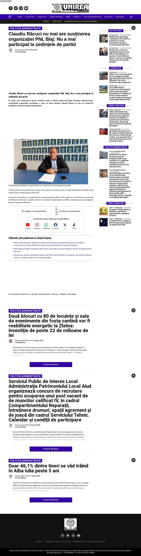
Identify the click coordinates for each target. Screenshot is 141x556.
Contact (46, 21)
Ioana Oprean (21, 52)
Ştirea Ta (77, 17)
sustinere (72, 294)
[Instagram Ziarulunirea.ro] (73, 536)
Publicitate (57, 21)
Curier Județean (56, 17)
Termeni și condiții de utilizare (57, 541)
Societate (109, 17)
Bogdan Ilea (21, 342)
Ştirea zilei (41, 17)
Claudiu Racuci (44, 294)
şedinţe (63, 294)
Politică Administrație (93, 17)
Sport (68, 17)
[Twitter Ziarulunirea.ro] (68, 536)
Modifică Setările (6, 1)
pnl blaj (55, 294)
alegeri (34, 294)
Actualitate (30, 17)
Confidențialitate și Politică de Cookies (81, 21)
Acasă (19, 17)
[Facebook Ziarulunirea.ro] (62, 536)
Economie (120, 17)
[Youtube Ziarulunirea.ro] (78, 536)
